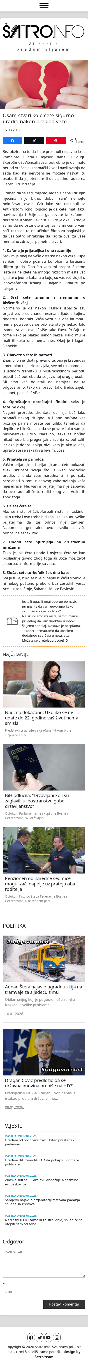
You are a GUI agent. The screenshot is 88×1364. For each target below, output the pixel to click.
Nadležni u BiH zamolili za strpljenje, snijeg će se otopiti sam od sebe (44, 1222)
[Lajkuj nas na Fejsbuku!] (31, 1337)
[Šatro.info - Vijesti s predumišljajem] (44, 30)
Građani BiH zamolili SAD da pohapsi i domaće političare (42, 1162)
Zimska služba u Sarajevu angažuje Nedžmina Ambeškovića (41, 1182)
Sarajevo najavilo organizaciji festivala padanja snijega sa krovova (42, 1202)
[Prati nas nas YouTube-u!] (48, 1337)
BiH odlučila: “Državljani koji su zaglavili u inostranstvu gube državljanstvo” (37, 800)
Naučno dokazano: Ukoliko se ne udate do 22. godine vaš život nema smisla (41, 717)
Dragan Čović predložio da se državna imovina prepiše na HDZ (39, 1083)
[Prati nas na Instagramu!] (57, 1337)
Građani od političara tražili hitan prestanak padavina (39, 1142)
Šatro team (44, 1357)
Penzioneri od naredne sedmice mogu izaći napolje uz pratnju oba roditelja (40, 883)
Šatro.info (42, 1346)
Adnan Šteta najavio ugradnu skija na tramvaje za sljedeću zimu (43, 989)
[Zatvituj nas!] (40, 1337)
